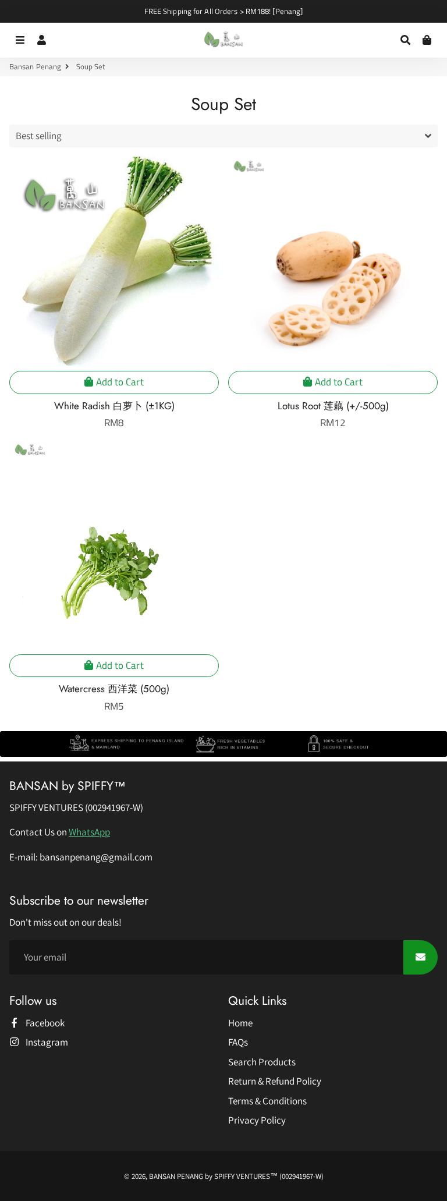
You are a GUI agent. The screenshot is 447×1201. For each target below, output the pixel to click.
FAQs (238, 1042)
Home (240, 1022)
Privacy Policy (257, 1120)
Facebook (44, 1022)
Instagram (46, 1042)
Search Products (262, 1061)
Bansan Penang (35, 66)
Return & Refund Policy (274, 1081)
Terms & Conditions (267, 1100)
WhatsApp (89, 832)
